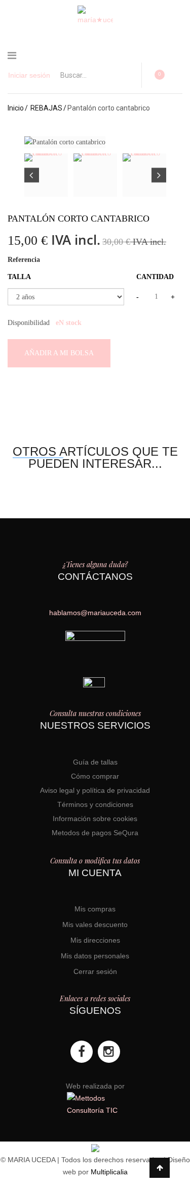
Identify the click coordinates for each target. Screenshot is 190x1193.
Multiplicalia (109, 1172)
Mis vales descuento (95, 924)
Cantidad (155, 277)
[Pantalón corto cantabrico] (46, 175)
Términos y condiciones (95, 804)
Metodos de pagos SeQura (95, 833)
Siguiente (158, 175)
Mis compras (95, 909)
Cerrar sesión (95, 971)
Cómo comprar (95, 776)
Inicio (16, 108)
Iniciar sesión (29, 75)
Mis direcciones (95, 940)
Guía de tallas (95, 762)
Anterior (31, 175)
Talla (20, 277)
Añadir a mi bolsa (59, 353)
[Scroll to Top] (159, 1168)
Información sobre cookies (95, 819)
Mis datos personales (95, 956)
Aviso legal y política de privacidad (95, 790)
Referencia (24, 259)
